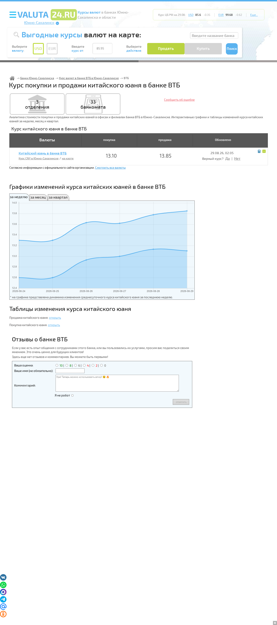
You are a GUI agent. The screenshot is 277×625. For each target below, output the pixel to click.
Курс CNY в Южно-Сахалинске (39, 158)
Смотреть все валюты (110, 168)
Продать (166, 48)
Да (227, 158)
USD (190, 15)
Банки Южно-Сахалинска (37, 78)
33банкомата (93, 105)
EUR (221, 15)
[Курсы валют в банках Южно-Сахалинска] (12, 78)
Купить (203, 48)
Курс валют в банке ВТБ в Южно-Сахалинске (89, 78)
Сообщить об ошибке (179, 99)
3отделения (37, 105)
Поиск (232, 49)
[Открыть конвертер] (259, 151)
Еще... (254, 15)
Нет (237, 158)
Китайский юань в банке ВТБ (43, 153)
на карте (68, 158)
